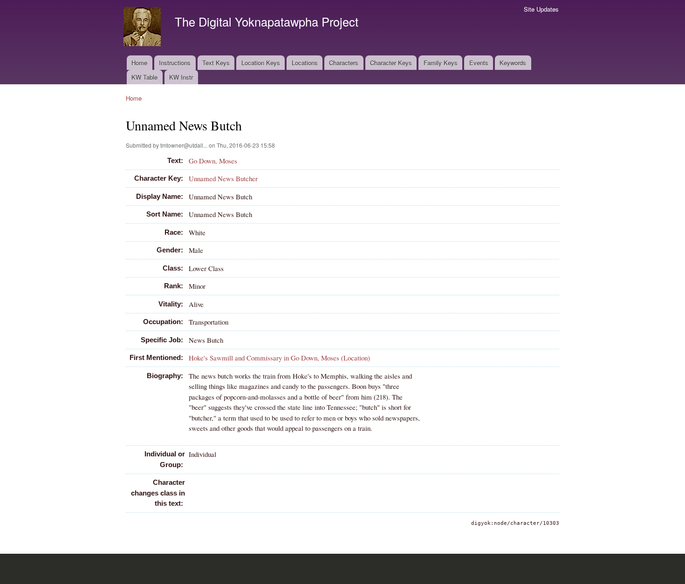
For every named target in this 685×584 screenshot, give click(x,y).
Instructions (175, 62)
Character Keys (391, 62)
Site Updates (541, 9)
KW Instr (181, 77)
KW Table (144, 77)
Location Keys (260, 62)
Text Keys (216, 62)
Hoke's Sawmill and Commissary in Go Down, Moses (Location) (279, 357)
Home (139, 62)
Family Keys (441, 62)
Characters (343, 62)
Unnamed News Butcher (223, 178)
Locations (305, 62)
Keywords (513, 62)
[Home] (143, 27)
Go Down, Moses (213, 160)
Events (478, 62)
